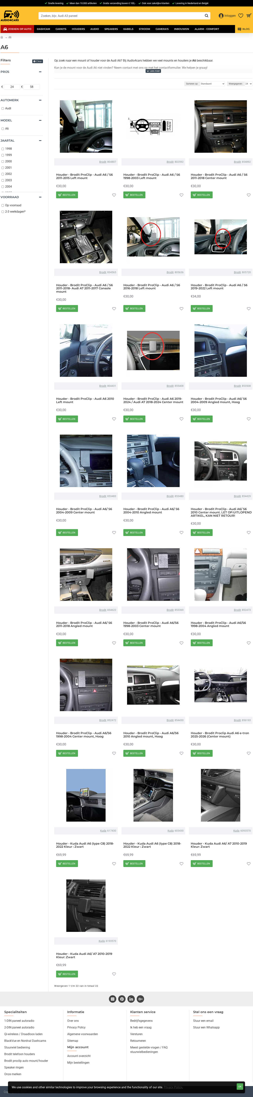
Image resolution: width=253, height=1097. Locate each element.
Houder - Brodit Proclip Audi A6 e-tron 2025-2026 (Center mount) (220, 735)
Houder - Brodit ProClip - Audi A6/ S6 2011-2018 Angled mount (84, 624)
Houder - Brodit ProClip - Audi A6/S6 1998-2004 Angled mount (218, 624)
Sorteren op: (192, 83)
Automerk (10, 100)
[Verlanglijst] (114, 195)
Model (6, 120)
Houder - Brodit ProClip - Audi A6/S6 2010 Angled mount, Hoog (151, 735)
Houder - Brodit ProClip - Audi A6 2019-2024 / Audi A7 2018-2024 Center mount (153, 400)
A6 (10, 37)
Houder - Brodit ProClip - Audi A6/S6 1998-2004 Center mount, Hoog (83, 735)
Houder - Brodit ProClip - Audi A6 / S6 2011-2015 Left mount (84, 176)
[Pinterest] (122, 999)
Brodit (102, 161)
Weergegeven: (236, 83)
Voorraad (10, 197)
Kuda (103, 830)
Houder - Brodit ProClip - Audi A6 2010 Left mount (85, 400)
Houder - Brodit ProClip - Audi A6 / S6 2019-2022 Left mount (219, 287)
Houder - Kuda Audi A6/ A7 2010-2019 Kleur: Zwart (219, 845)
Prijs (5, 72)
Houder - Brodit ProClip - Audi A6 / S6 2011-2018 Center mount (219, 176)
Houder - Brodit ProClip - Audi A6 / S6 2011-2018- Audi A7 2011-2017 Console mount (84, 288)
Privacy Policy (173, 1087)
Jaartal (7, 140)
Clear (39, 61)
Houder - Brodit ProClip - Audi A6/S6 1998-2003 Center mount (151, 624)
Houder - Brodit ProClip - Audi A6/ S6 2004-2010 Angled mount (151, 510)
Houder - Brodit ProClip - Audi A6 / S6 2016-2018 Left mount (151, 287)
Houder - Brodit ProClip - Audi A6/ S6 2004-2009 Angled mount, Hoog (219, 400)
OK (240, 1086)
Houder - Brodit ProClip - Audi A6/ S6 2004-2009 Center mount (84, 510)
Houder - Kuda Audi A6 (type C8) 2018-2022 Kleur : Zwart (85, 845)
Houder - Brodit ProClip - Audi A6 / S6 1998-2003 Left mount (151, 176)
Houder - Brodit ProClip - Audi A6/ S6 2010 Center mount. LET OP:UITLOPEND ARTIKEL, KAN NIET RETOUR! (221, 512)
